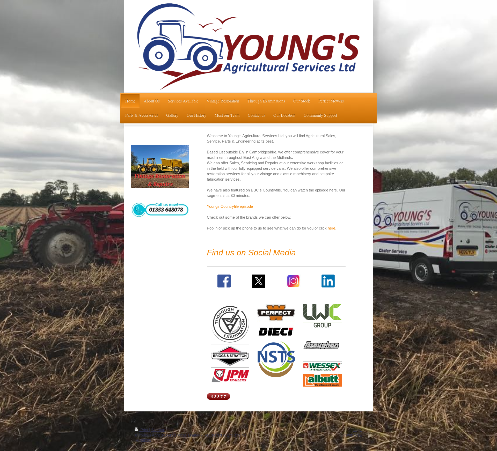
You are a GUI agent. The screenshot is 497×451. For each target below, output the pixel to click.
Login (357, 429)
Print (144, 429)
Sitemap (158, 429)
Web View (353, 435)
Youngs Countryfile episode (230, 206)
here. (332, 228)
